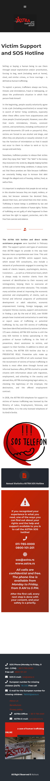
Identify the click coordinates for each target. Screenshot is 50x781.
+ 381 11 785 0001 (36, 714)
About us (14, 701)
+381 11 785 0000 (25, 668)
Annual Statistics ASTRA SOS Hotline (25, 483)
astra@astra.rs (36, 719)
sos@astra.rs (28, 677)
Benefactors (15, 705)
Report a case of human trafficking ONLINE (24, 730)
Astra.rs (35, 774)
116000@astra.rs (31, 694)
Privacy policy (16, 709)
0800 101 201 (21, 672)
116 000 (24, 685)
